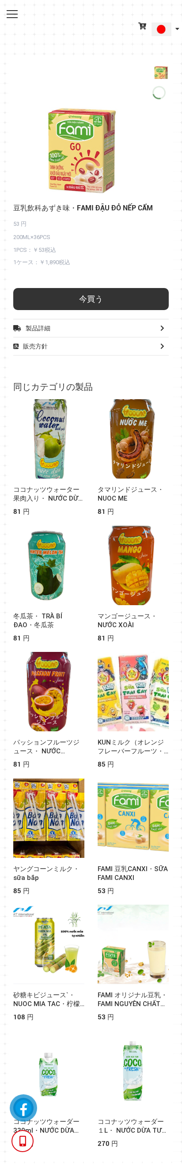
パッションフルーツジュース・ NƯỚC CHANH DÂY (46, 751)
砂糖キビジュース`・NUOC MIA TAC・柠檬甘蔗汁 (46, 1004)
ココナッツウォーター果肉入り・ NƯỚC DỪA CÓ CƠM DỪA (48, 498)
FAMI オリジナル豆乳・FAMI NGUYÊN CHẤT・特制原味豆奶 (132, 1004)
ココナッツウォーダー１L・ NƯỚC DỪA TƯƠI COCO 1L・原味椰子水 (135, 1130)
